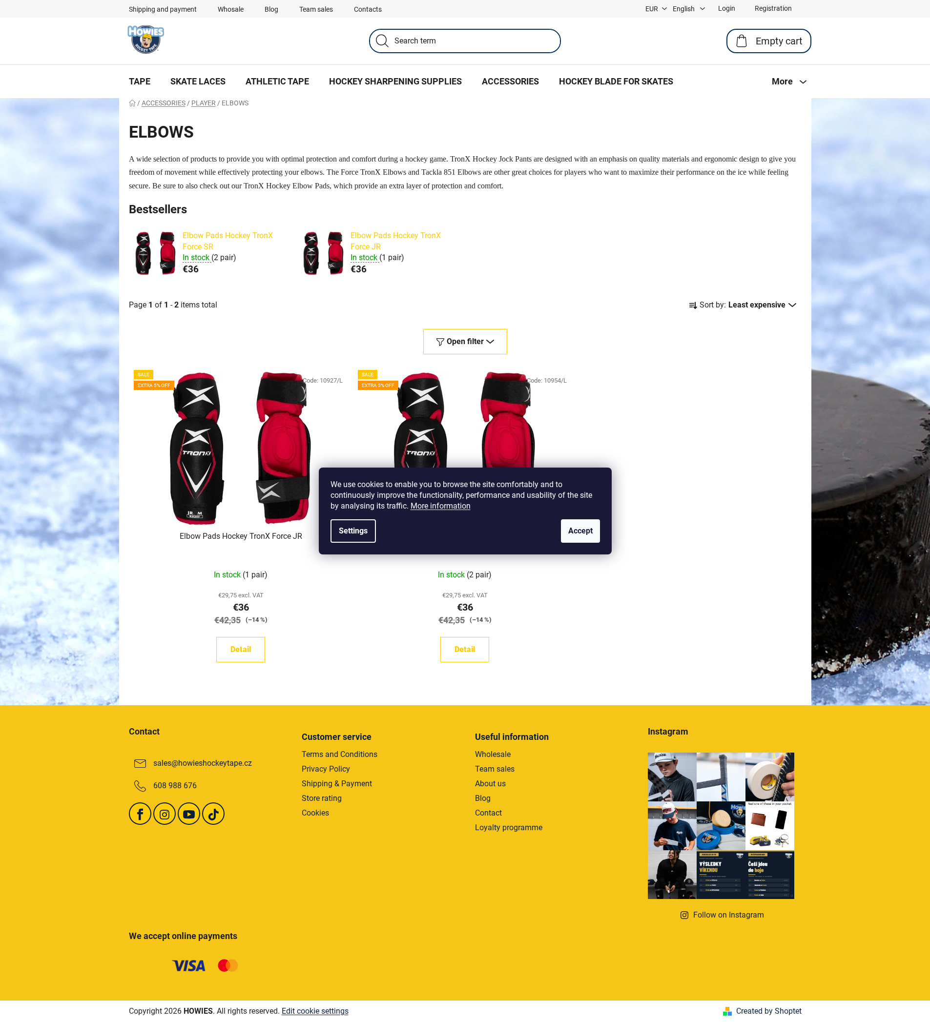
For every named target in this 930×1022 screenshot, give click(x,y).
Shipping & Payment (337, 783)
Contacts (368, 9)
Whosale (231, 9)
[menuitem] (139, 81)
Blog (271, 9)
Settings (353, 530)
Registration (773, 8)
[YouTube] (189, 813)
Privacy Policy (326, 769)
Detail (240, 649)
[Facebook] (140, 813)
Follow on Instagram (728, 915)
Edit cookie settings (315, 1011)
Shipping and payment (163, 9)
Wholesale (493, 754)
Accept (580, 530)
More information (441, 506)
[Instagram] (164, 813)
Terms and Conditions (339, 754)
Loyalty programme (508, 827)
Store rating (322, 798)
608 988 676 (175, 785)
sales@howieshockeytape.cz (202, 763)
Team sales (316, 9)
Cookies (315, 813)
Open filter (465, 341)
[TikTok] (213, 813)
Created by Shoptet (769, 1011)
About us (490, 783)
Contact (488, 813)
